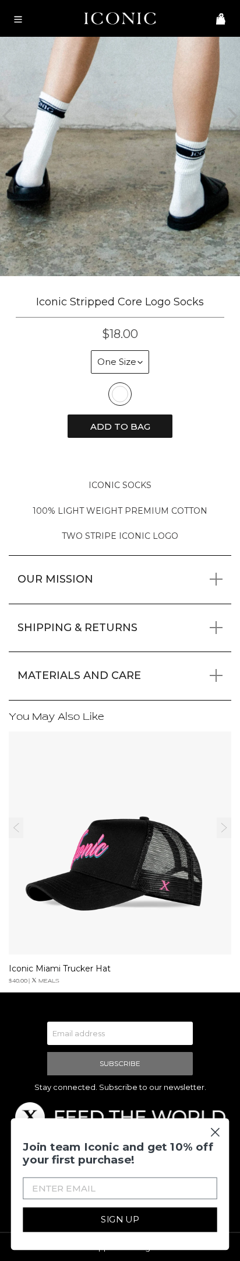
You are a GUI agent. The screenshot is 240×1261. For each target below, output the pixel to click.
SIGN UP (120, 1219)
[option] (120, 156)
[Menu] (16, 18)
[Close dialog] (215, 1132)
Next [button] (224, 828)
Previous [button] (16, 828)
